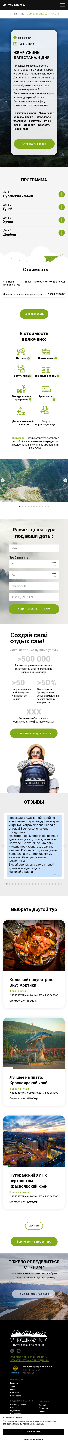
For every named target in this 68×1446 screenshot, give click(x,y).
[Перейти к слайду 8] (39, 506)
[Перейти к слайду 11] (48, 506)
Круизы (13, 1408)
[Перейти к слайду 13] (41, 884)
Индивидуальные (18, 1404)
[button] (34, 144)
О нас (12, 1389)
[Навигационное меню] (62, 5)
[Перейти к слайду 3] (25, 506)
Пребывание (18, 557)
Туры (22, 14)
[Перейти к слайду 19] (58, 884)
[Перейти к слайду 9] (42, 506)
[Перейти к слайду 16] (49, 884)
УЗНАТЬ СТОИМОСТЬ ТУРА (34, 608)
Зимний (42, 1405)
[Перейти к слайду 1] (19, 506)
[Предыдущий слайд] (3, 480)
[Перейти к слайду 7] (36, 506)
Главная (13, 14)
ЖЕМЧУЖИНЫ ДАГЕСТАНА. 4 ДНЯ (43, 14)
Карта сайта (15, 1396)
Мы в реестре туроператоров (37, 1366)
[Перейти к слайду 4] (28, 506)
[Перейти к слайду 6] (34, 506)
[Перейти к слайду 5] (31, 506)
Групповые (15, 1411)
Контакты (14, 1393)
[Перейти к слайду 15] (46, 884)
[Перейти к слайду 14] (44, 884)
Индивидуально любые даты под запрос (33, 995)
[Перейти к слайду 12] (38, 884)
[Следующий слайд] (65, 480)
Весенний (43, 1408)
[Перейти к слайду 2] (22, 506)
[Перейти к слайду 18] (55, 884)
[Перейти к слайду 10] (45, 506)
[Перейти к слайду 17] (52, 884)
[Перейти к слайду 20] (61, 884)
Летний (42, 1411)
